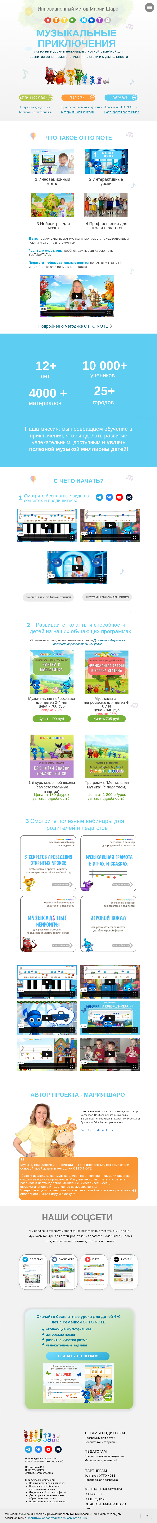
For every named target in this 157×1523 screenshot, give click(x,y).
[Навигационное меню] (149, 7)
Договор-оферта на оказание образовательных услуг (46, 1497)
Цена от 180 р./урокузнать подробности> (51, 796)
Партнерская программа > (122, 111)
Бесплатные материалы (101, 1442)
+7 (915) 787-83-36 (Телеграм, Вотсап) (44, 1461)
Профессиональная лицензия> (81, 107)
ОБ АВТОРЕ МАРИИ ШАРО (105, 1504)
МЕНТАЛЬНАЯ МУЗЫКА (103, 1489)
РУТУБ (125, 1259)
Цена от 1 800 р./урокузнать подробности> (106, 796)
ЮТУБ (95, 1259)
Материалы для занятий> (78, 111)
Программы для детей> (34, 107)
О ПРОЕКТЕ (94, 1494)
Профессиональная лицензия (104, 1456)
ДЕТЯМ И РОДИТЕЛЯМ (105, 1433)
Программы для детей (100, 1437)
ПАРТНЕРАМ (96, 1471)
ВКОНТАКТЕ (66, 1259)
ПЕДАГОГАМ (96, 1451)
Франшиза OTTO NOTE (100, 1475)
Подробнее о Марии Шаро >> (97, 1130)
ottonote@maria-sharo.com (40, 1458)
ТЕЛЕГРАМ (36, 1259)
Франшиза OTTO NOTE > (120, 107)
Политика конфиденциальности (47, 1483)
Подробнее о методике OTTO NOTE (73, 326)
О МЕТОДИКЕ (95, 1499)
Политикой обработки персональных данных (57, 1518)
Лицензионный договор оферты (47, 1492)
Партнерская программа (101, 1479)
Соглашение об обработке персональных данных (44, 1488)
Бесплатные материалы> (35, 112)
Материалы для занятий (101, 1460)
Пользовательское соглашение (47, 1501)
